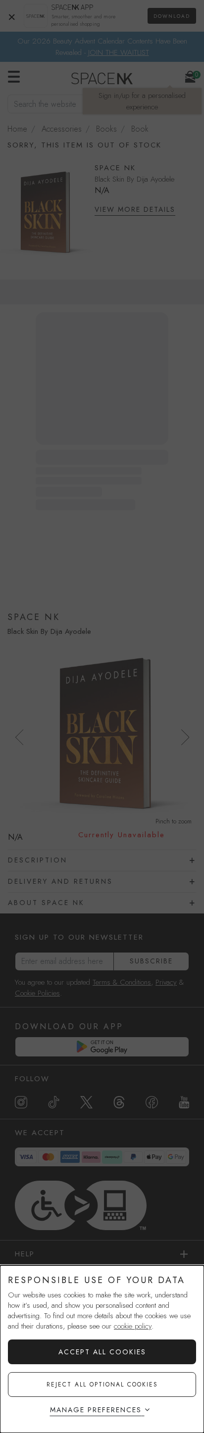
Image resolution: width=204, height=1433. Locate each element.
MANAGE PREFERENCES (96, 1410)
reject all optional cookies (102, 1384)
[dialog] (102, 1349)
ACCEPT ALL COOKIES (102, 1352)
